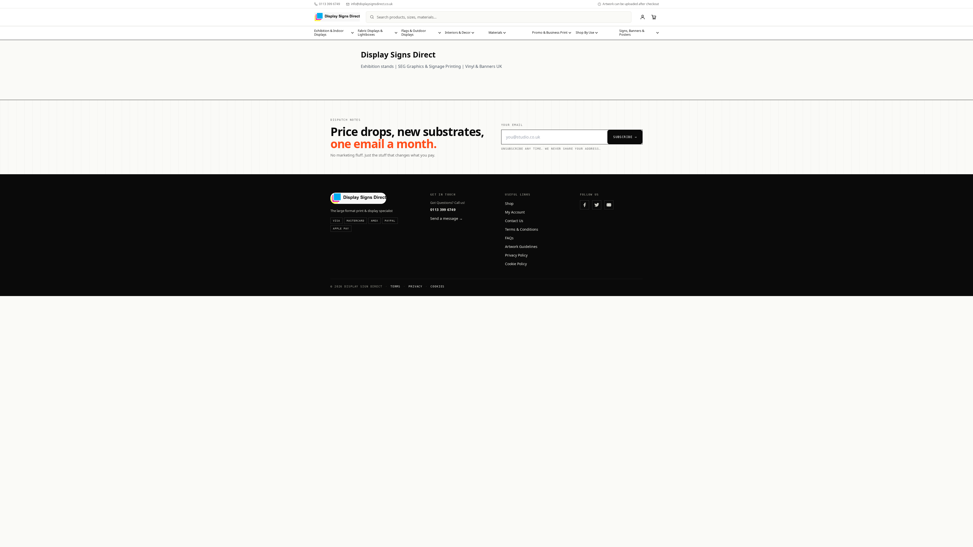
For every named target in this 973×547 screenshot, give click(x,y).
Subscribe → (625, 137)
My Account (515, 212)
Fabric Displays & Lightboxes (370, 33)
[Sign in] (643, 17)
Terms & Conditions (521, 229)
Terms (395, 286)
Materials (495, 32)
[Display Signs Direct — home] (337, 17)
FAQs (509, 238)
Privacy (415, 286)
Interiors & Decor (458, 32)
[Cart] (654, 17)
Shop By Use (585, 32)
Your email (512, 125)
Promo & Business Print (550, 32)
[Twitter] (596, 204)
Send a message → (446, 218)
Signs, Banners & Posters (631, 33)
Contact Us (514, 220)
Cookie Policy (516, 263)
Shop (509, 203)
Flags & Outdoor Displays (413, 33)
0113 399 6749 (443, 209)
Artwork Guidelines (521, 246)
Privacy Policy (516, 255)
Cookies (437, 286)
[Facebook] (584, 204)
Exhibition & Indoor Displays (329, 33)
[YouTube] (608, 204)
